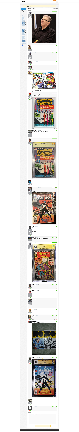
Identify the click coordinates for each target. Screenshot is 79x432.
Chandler (33, 406)
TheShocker (34, 237)
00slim (33, 45)
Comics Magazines (23, 40)
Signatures (22, 21)
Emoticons (45, 414)
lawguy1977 (34, 399)
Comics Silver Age (23, 20)
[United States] (29, 194)
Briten (33, 66)
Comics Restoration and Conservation (23, 41)
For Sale (22, 19)
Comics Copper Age (23, 24)
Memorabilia (23, 31)
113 (30, 410)
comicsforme (34, 61)
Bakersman (33, 284)
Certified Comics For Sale (24, 43)
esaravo (33, 93)
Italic (31, 414)
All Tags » (22, 45)
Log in (36, 425)
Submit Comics (54, 0)
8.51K (30, 194)
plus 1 (52, 45)
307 (30, 288)
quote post (36, 45)
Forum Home (23, 10)
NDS (32, 309)
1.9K (30, 319)
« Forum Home (29, 412)
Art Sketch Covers (23, 38)
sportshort (33, 138)
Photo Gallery (23, 12)
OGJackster (34, 71)
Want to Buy (23, 37)
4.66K (30, 363)
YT (56, 8)
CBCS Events (23, 33)
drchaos (33, 226)
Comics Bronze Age (23, 22)
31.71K (30, 235)
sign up (38, 425)
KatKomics (33, 290)
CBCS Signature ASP (23, 23)
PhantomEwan (34, 357)
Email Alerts (54, 8)
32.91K (30, 297)
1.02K (30, 313)
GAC (32, 11)
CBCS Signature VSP (23, 29)
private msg (36, 61)
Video (35, 414)
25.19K (30, 144)
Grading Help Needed (23, 25)
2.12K (30, 69)
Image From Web (38, 414)
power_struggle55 (34, 130)
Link (33, 414)
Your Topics (23, 11)
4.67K (30, 64)
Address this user (40, 130)
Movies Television (23, 30)
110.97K (30, 99)
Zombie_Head (34, 180)
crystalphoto (34, 315)
